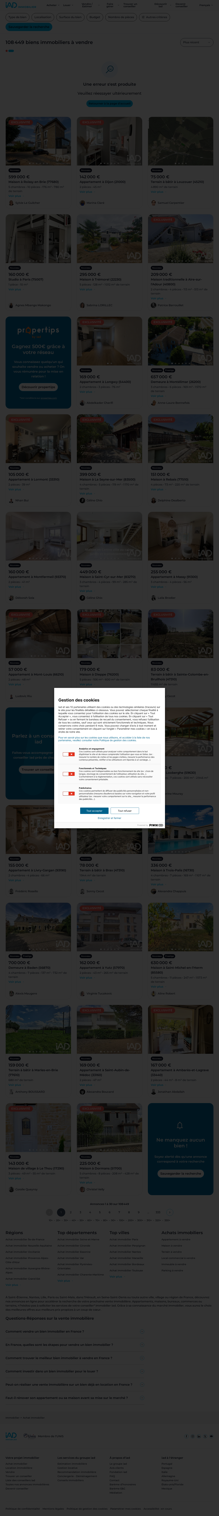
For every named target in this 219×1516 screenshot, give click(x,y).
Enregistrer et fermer (109, 818)
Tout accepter (94, 810)
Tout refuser (125, 810)
